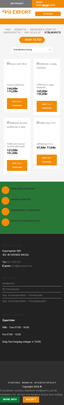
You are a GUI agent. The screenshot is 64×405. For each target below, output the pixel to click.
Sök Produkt (17, 3)
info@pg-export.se (21, 265)
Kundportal (8, 283)
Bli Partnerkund (10, 289)
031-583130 (14, 262)
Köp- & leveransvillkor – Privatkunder (22, 295)
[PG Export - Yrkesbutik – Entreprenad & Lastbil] (17, 13)
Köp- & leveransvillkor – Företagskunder (24, 301)
